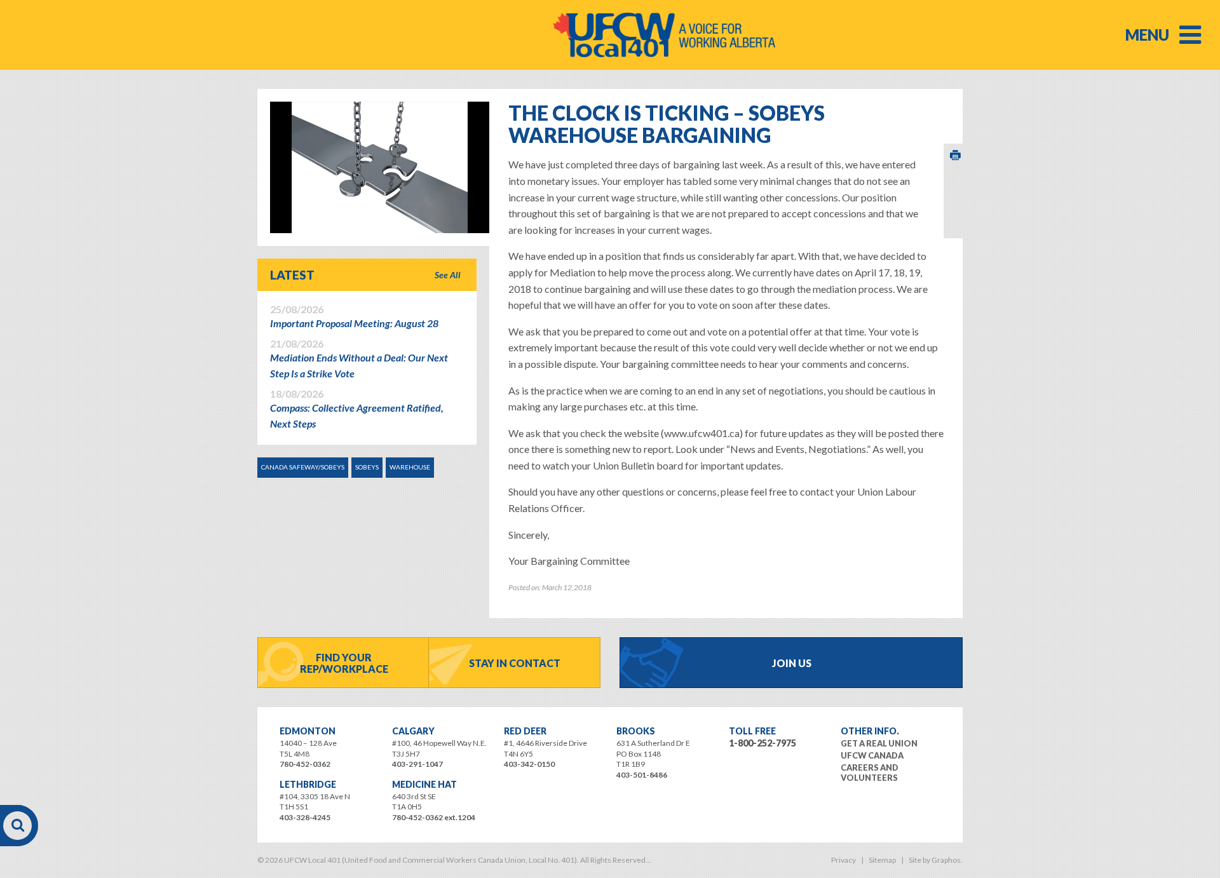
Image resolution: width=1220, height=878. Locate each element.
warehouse (410, 467)
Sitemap (882, 860)
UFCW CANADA (872, 755)
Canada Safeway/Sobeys (302, 467)
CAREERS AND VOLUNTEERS (869, 772)
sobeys (367, 467)
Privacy (843, 860)
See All (448, 274)
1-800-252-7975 (762, 743)
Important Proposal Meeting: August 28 (354, 316)
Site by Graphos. (936, 860)
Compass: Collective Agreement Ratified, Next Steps (357, 409)
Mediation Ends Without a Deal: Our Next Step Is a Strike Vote (359, 359)
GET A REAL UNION (879, 743)
